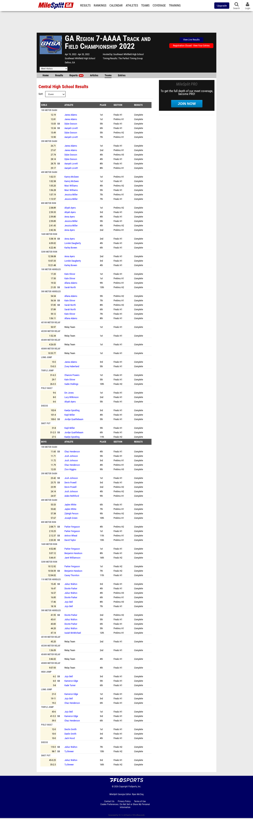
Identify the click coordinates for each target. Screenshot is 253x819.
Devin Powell (70, 482)
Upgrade (222, 5)
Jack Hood (69, 738)
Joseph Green (70, 518)
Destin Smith (70, 729)
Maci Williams (71, 185)
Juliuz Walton (70, 584)
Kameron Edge (71, 680)
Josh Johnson (71, 456)
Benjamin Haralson (73, 553)
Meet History (47, 68)
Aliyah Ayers (70, 207)
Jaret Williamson (72, 557)
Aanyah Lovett (71, 128)
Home (46, 75)
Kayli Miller (69, 414)
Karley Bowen (70, 247)
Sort (41, 94)
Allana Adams (70, 282)
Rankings (100, 5)
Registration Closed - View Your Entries (191, 45)
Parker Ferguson (72, 526)
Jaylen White (70, 504)
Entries (121, 75)
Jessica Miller (71, 194)
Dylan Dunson (70, 123)
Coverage (159, 5)
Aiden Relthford (71, 495)
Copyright (123, 786)
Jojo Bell (68, 601)
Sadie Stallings (71, 384)
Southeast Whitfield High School (80, 58)
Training (175, 5)
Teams (145, 5)
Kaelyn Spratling (71, 410)
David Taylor (70, 540)
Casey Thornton (71, 575)
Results (85, 5)
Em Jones (69, 392)
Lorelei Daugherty (72, 243)
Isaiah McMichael (72, 632)
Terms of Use (140, 801)
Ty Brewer (69, 751)
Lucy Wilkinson (71, 397)
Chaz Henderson (72, 451)
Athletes (132, 5)
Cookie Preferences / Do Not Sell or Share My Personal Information (125, 806)
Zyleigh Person (71, 513)
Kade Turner (70, 685)
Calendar (116, 5)
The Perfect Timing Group (130, 58)
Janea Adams (70, 114)
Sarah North (70, 287)
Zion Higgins (70, 469)
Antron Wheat (70, 535)
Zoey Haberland (71, 366)
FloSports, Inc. (134, 786)
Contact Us (109, 801)
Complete (138, 114)
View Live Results (191, 39)
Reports (76, 75)
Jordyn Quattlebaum (73, 419)
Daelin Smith (70, 733)
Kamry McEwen (71, 176)
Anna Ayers (69, 216)
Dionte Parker (70, 588)
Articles (94, 75)
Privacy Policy (124, 801)
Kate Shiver (69, 274)
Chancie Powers (71, 375)
